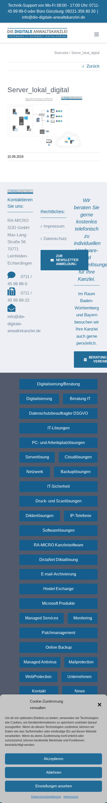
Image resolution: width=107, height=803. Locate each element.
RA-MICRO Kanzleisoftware (58, 545)
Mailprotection (81, 662)
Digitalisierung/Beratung (58, 384)
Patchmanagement (58, 633)
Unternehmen (79, 677)
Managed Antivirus (40, 662)
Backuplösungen (76, 472)
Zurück (93, 66)
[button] (99, 704)
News (80, 691)
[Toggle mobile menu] (97, 34)
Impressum (70, 797)
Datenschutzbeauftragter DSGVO (58, 413)
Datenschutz (54, 238)
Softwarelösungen (59, 530)
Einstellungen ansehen (53, 786)
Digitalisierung (39, 399)
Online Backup (59, 647)
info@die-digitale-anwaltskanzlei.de (53, 17)
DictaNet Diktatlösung (58, 560)
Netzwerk (34, 472)
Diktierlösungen (40, 516)
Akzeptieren (53, 759)
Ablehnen (53, 772)
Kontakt (39, 691)
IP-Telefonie (80, 516)
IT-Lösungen (59, 428)
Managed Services (41, 618)
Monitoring (82, 618)
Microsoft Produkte (58, 603)
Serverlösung (37, 457)
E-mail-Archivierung (58, 574)
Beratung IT (80, 399)
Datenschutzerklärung (46, 797)
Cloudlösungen (78, 457)
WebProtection (38, 677)
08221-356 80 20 (80, 11)
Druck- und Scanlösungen (59, 501)
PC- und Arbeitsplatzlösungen (58, 443)
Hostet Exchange (58, 589)
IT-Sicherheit (58, 486)
